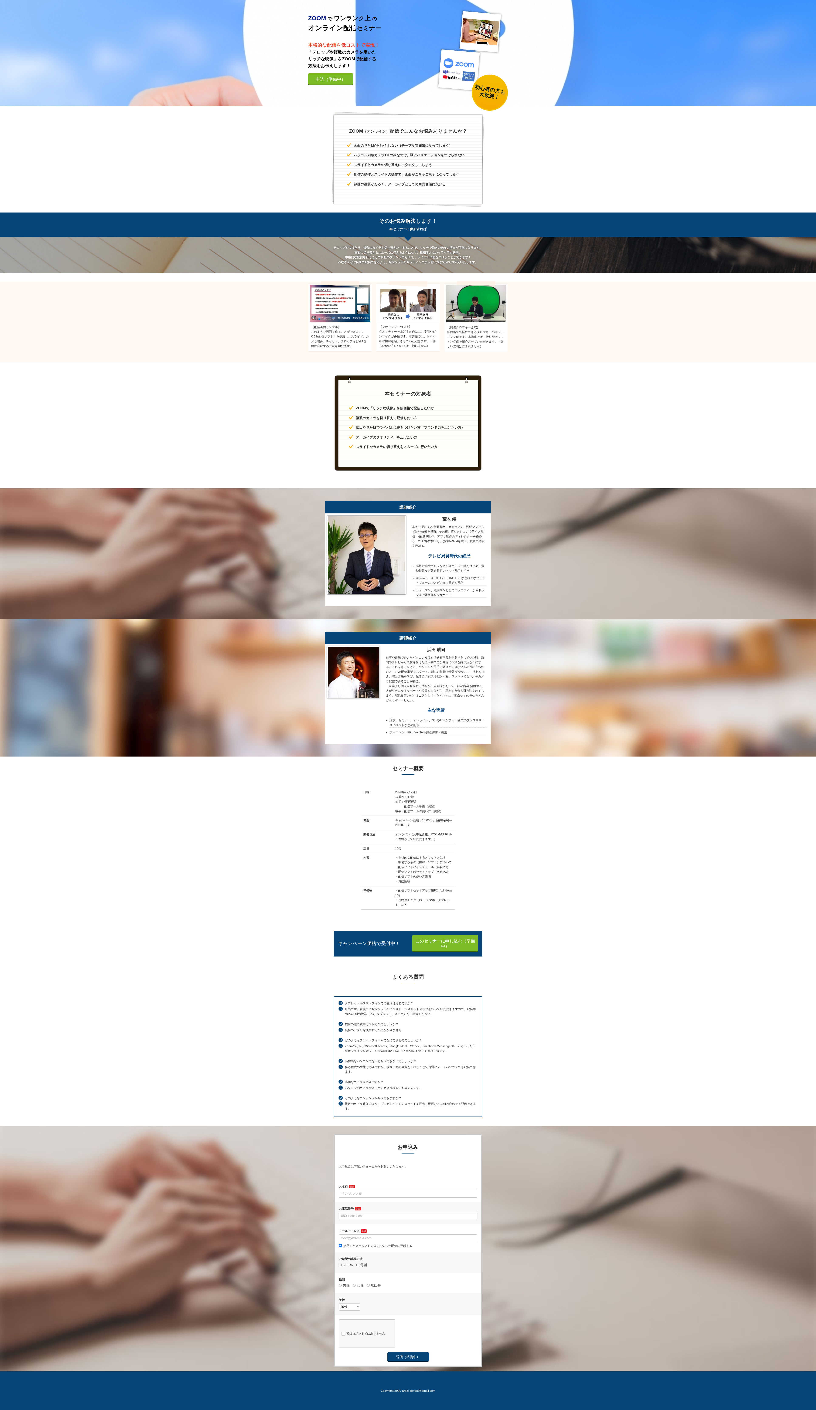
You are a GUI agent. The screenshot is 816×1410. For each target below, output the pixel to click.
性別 (342, 1279)
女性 (360, 1285)
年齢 (342, 1299)
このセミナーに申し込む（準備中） (445, 943)
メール (348, 1265)
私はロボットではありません (365, 1333)
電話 (363, 1265)
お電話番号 (346, 1208)
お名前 (343, 1186)
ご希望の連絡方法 (351, 1259)
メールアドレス (349, 1231)
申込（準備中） (331, 79)
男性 (346, 1285)
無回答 (376, 1285)
